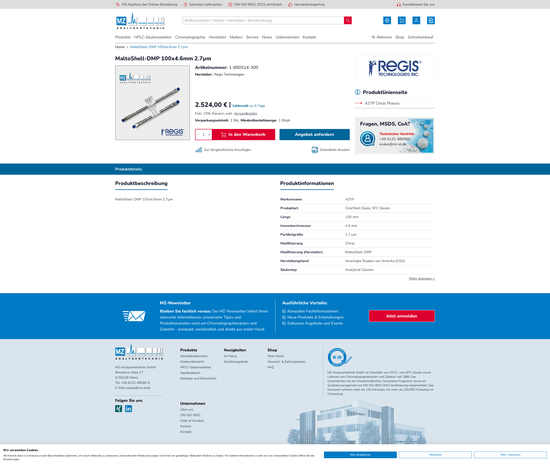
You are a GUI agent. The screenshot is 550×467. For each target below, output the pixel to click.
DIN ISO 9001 (190, 415)
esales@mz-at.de (392, 144)
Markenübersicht (192, 361)
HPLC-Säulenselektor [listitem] (153, 37)
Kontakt (185, 432)
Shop (272, 350)
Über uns (186, 409)
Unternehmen (192, 403)
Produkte (188, 350)
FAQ (270, 367)
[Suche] (348, 20)
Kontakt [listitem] (309, 37)
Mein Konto (275, 356)
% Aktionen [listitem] (382, 37)
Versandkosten (245, 113)
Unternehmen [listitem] (287, 37)
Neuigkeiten (235, 350)
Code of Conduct (192, 420)
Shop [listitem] (399, 37)
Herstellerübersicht (193, 356)
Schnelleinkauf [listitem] (420, 37)
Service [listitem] (252, 37)
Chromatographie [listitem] (190, 37)
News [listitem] (267, 37)
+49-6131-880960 (394, 139)
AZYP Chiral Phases (382, 103)
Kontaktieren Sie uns (419, 4)
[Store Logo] (140, 20)
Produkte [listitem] (123, 37)
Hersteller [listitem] (217, 37)
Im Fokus (230, 356)
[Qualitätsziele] (340, 357)
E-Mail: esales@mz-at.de (132, 388)
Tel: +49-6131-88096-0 (132, 383)
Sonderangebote (236, 361)
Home (120, 47)
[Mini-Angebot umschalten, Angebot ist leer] (431, 20)
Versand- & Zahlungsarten (286, 361)
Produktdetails (128, 169)
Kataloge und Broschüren (198, 378)
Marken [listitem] (236, 37)
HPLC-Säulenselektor (195, 367)
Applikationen (190, 373)
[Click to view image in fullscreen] (152, 103)
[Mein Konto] (416, 20)
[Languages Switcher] (387, 20)
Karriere (185, 426)
